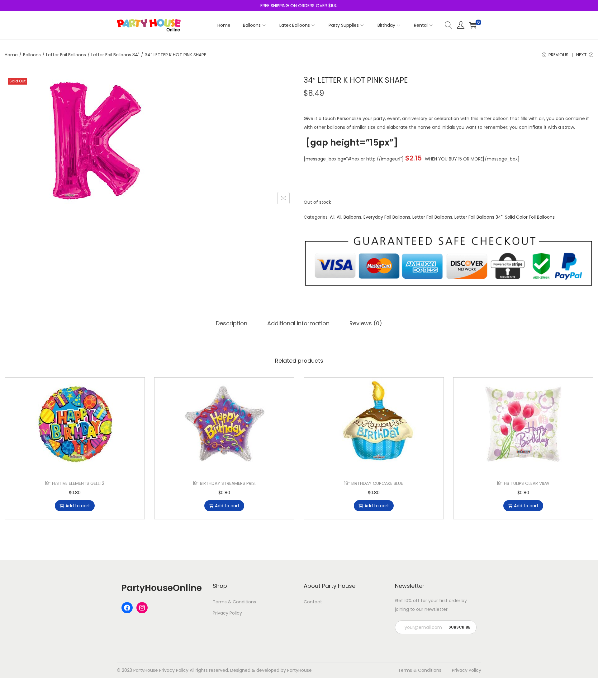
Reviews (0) (365, 323)
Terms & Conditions (234, 602)
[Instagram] (142, 607)
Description (231, 323)
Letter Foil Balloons (66, 55)
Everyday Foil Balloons (386, 217)
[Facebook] (127, 607)
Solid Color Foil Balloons (530, 217)
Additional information (298, 323)
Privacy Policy (227, 613)
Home (11, 55)
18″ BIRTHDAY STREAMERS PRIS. (224, 483)
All (332, 217)
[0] (473, 25)
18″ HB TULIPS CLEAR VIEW (523, 483)
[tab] (231, 323)
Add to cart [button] (77, 506)
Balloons (32, 55)
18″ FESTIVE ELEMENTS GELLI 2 (74, 483)
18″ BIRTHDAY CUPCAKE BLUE (373, 483)
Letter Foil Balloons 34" (115, 55)
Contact (313, 602)
